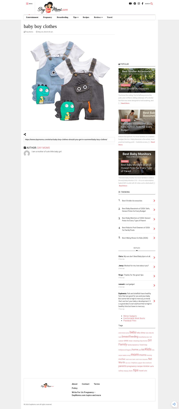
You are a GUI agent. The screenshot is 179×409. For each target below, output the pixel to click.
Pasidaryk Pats (129, 321)
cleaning (136, 341)
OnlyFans (134, 363)
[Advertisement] (136, 44)
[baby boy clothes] (69, 82)
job (140, 350)
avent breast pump (123, 333)
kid (143, 349)
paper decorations (145, 363)
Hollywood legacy (124, 350)
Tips (75, 17)
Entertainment (32, 17)
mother (121, 359)
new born (128, 363)
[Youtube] (130, 3)
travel (141, 371)
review (146, 366)
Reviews (97, 17)
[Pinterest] (135, 3)
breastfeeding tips (144, 337)
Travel (109, 17)
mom (135, 354)
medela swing (126, 355)
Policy (74, 388)
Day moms (143, 341)
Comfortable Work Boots (134, 318)
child (126, 340)
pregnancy (132, 366)
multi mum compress (142, 359)
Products (126, 85)
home (135, 349)
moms (142, 354)
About (74, 384)
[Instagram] (139, 3)
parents (122, 366)
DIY (150, 340)
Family (122, 344)
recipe (140, 366)
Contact (85, 384)
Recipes (86, 17)
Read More (125, 103)
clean (131, 341)
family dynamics (133, 345)
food (142, 345)
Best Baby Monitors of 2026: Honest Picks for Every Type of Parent (136, 168)
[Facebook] (142, 3)
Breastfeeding (62, 17)
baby (133, 332)
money (149, 355)
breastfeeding (130, 336)
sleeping (126, 371)
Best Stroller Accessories (135, 88)
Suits (131, 371)
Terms (97, 384)
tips (135, 370)
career (120, 341)
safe (152, 366)
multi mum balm (130, 359)
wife (145, 371)
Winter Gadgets (130, 316)
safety (120, 371)
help (145, 345)
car (150, 337)
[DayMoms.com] (51, 13)
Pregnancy (47, 17)
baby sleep (141, 333)
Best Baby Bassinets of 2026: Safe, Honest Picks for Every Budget (136, 126)
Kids (148, 349)
